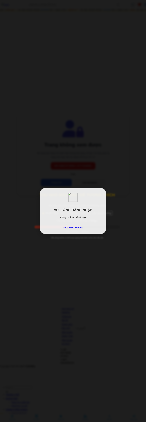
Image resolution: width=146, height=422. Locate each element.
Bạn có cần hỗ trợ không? (73, 228)
